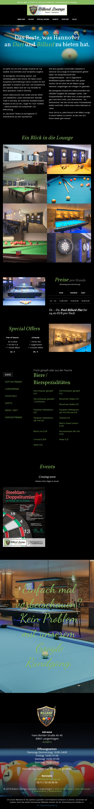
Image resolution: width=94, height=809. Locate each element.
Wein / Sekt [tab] (11, 410)
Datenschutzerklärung (48, 805)
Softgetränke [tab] (13, 381)
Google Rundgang (47, 655)
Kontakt (65, 19)
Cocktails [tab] (11, 395)
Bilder (31, 19)
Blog (74, 19)
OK (38, 805)
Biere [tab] (8, 374)
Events (55, 19)
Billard (45, 45)
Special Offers (43, 19)
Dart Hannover (83, 788)
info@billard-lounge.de (47, 779)
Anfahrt (47, 742)
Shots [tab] (8, 403)
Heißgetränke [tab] (13, 417)
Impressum (40, 791)
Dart (18, 45)
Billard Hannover (64, 788)
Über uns (21, 19)
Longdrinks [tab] (12, 388)
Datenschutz (55, 791)
